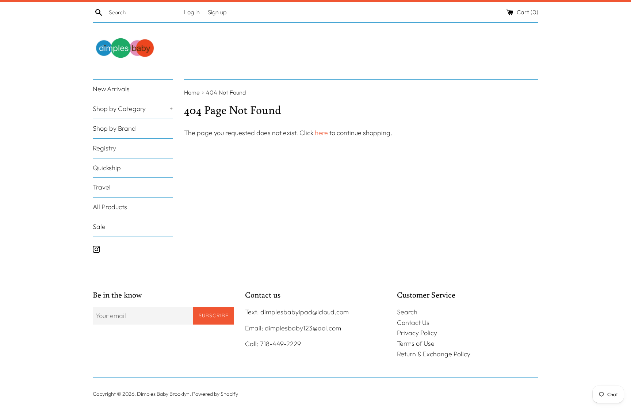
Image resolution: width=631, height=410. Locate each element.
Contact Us (413, 322)
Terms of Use (416, 343)
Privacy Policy (417, 333)
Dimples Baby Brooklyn (163, 394)
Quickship (107, 168)
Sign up (217, 12)
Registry (104, 148)
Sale (99, 226)
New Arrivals (111, 89)
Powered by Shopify (215, 394)
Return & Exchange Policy (433, 354)
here (321, 133)
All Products (110, 207)
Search (407, 312)
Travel (102, 187)
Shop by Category (133, 108)
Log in (192, 12)
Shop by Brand (114, 128)
